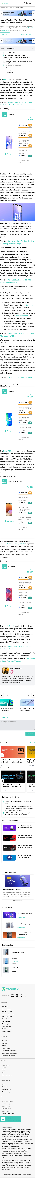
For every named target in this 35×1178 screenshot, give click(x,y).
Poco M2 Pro (8, 451)
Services (4, 1002)
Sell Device (4, 1060)
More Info (4, 1097)
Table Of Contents (8, 48)
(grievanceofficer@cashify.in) (10, 1146)
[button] (9, 154)
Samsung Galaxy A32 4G (16, 544)
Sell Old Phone (28, 305)
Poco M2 (6, 79)
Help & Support (5, 1080)
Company (4, 1036)
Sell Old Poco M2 (21, 316)
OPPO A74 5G (8, 626)
